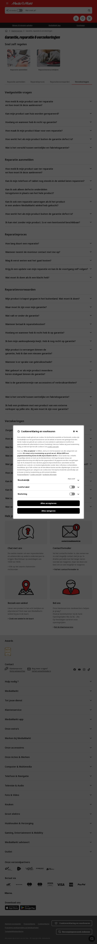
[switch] (72, 487)
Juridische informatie (50, 475)
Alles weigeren (48, 511)
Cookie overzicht (35, 475)
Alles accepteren (48, 503)
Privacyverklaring (23, 475)
